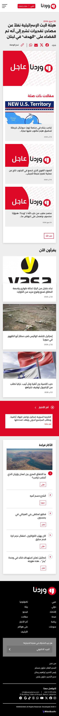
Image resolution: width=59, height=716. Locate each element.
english (23, 6)
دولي (54, 607)
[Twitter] (41, 45)
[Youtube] (42, 698)
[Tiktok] (29, 698)
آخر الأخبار (23, 621)
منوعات (52, 626)
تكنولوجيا (24, 602)
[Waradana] (44, 594)
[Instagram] (55, 698)
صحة (54, 617)
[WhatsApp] (37, 698)
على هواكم (23, 626)
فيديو (25, 612)
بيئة (26, 607)
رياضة (53, 621)
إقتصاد (53, 612)
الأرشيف (24, 631)
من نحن (52, 663)
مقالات (24, 617)
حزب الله (49, 236)
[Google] (25, 698)
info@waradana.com (30, 692)
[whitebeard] (48, 711)
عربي (32, 6)
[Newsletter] (10, 649)
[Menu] (4, 7)
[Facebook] (47, 45)
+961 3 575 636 (50, 692)
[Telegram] (20, 698)
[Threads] (34, 698)
